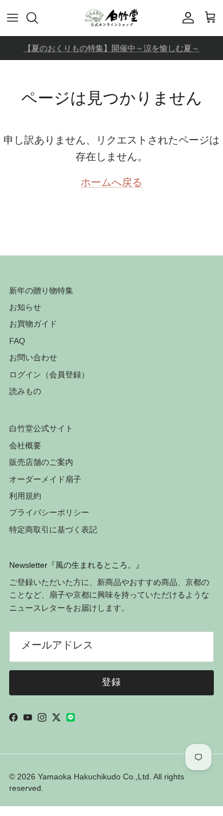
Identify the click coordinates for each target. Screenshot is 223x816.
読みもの (25, 391)
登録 (112, 682)
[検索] (37, 17)
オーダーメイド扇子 (45, 479)
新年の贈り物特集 (41, 290)
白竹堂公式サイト (41, 428)
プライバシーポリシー (49, 512)
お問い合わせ (33, 357)
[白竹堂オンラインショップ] (111, 18)
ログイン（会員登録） (49, 374)
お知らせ (25, 307)
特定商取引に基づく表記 (53, 529)
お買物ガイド (33, 323)
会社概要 (25, 445)
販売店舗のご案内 (41, 462)
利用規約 (25, 495)
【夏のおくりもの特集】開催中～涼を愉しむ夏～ (111, 49)
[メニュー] (12, 17)
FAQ (17, 340)
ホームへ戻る (111, 183)
